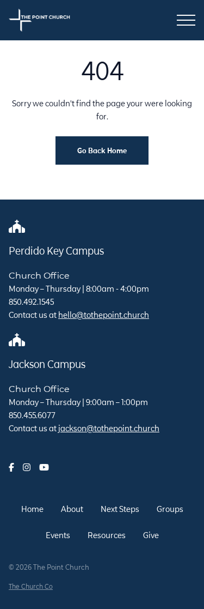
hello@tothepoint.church (103, 315)
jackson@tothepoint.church (108, 428)
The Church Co (31, 586)
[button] (186, 20)
